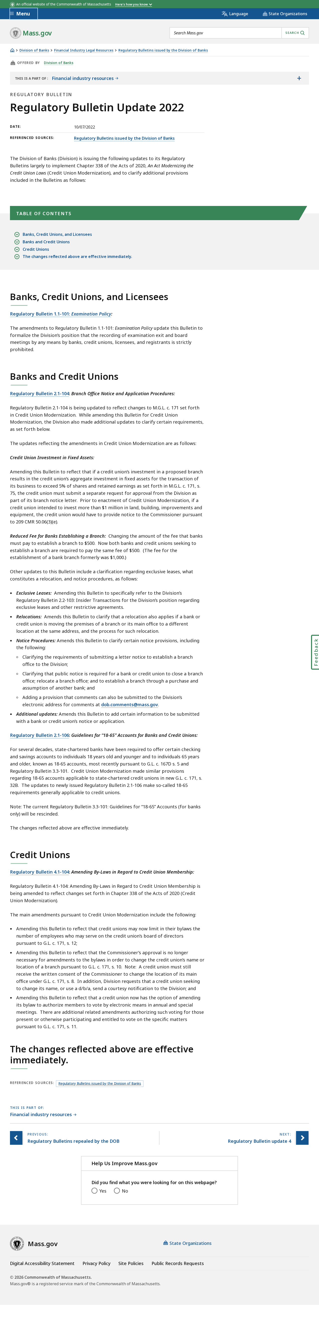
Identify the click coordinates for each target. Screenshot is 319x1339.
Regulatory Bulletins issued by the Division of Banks (163, 50)
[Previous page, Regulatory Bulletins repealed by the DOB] (16, 1138)
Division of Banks (34, 50)
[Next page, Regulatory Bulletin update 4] (302, 1138)
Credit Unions (36, 249)
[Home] (12, 50)
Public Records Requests (178, 1263)
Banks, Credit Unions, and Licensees (57, 234)
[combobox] (239, 33)
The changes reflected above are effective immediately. (77, 256)
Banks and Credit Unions (46, 242)
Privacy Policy (96, 1263)
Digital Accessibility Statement (42, 1263)
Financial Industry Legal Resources (83, 50)
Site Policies (131, 1263)
